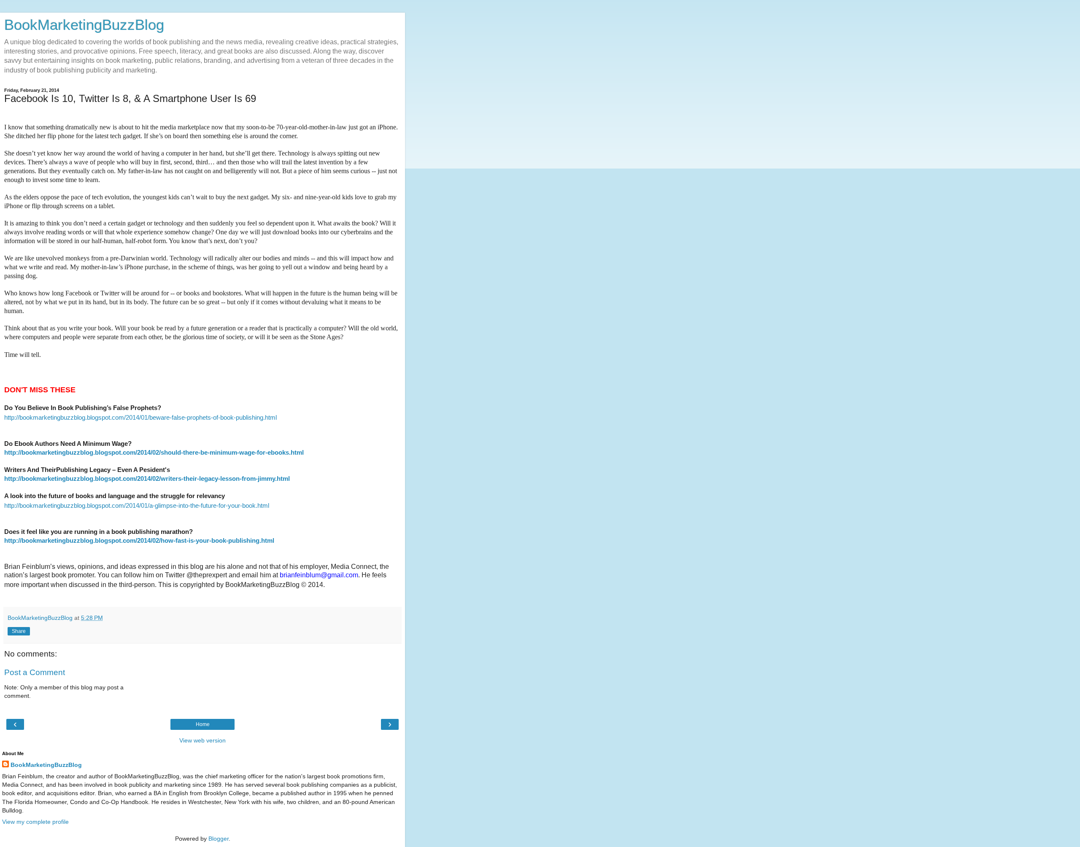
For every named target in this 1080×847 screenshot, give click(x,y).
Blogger (218, 838)
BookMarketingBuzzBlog (84, 25)
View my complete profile (35, 821)
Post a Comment (34, 672)
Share (19, 631)
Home (203, 724)
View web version (202, 740)
